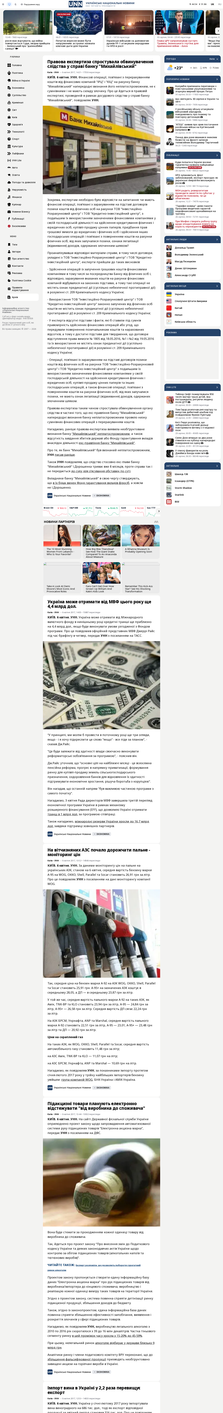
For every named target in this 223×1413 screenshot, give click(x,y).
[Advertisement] (192, 358)
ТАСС (138, 636)
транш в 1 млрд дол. (63, 814)
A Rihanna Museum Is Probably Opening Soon (138, 550)
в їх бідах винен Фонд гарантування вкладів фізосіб (91, 483)
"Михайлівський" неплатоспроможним (101, 434)
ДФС (97, 1133)
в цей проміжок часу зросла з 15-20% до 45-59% (107, 1336)
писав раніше (65, 455)
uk (212, 4)
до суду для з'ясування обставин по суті (100, 471)
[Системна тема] (9, 4)
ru (219, 4)
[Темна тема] (15, 4)
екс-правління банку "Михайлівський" (107, 443)
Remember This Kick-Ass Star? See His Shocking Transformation (139, 588)
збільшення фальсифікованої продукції (77, 1359)
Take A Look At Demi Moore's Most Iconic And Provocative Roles (61, 588)
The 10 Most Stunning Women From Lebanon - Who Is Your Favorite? (60, 551)
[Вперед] (218, 31)
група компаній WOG (77, 1080)
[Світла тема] (3, 4)
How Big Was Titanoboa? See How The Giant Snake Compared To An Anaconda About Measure (101, 552)
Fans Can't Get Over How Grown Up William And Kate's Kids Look (100, 588)
